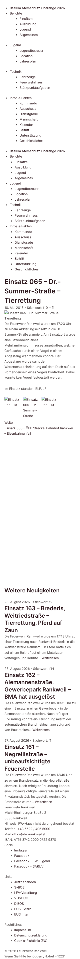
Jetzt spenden (25, 882)
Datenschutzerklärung (30, 935)
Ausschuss (28, 109)
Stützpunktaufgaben (35, 88)
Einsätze (26, 19)
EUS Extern (22, 909)
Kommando (28, 103)
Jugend (25, 29)
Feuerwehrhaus (31, 82)
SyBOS (19, 887)
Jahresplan (28, 61)
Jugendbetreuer (31, 51)
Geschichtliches (32, 141)
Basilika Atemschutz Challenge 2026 (37, 8)
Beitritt (24, 130)
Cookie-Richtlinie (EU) (30, 941)
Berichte (16, 13)
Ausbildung (28, 24)
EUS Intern (22, 914)
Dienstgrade (29, 114)
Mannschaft (29, 119)
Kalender (26, 125)
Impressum (22, 930)
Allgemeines (29, 35)
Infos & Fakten (21, 98)
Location (26, 56)
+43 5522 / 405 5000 (33, 829)
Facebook (21, 856)
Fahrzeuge (28, 77)
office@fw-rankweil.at (28, 834)
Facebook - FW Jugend (32, 861)
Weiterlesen (50, 658)
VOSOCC (21, 898)
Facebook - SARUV (29, 866)
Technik (16, 72)
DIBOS (19, 904)
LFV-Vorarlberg (25, 893)
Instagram (22, 850)
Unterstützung (30, 135)
